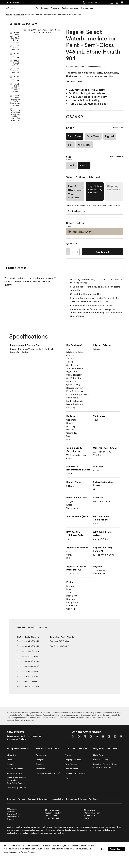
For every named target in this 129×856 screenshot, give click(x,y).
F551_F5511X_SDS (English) (27, 656)
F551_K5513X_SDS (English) (28, 641)
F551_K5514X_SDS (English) (28, 666)
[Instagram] (79, 736)
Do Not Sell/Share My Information (17, 778)
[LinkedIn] (115, 736)
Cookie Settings (28, 852)
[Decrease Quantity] (68, 251)
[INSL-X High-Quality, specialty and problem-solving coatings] (57, 813)
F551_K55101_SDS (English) (27, 676)
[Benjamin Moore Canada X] (103, 736)
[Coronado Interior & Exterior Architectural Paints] (96, 813)
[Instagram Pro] (85, 737)
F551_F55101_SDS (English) (27, 671)
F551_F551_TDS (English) (59, 646)
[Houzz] (109, 736)
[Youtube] (91, 736)
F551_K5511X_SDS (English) (27, 681)
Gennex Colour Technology (96, 309)
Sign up (10, 736)
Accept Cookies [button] (117, 849)
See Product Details (74, 81)
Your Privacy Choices (16, 787)
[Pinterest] (97, 736)
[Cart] (121, 2)
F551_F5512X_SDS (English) (28, 686)
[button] (106, 2)
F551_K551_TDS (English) (59, 641)
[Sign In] (111, 2)
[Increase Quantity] (77, 251)
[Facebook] (73, 736)
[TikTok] (121, 736)
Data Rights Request (16, 783)
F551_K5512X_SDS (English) (28, 661)
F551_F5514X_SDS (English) (28, 646)
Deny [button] (103, 849)
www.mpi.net (29, 720)
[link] (116, 2)
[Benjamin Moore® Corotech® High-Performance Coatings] (19, 814)
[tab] (15, 37)
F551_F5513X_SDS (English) (28, 651)
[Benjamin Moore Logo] (14, 8)
